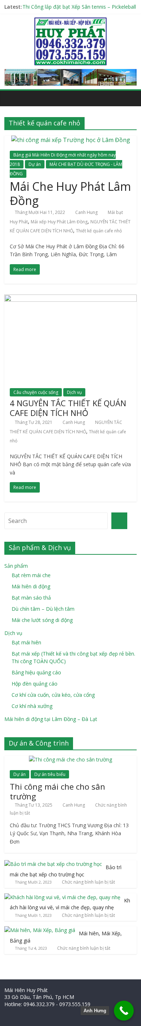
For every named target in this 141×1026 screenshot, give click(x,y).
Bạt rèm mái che (31, 575)
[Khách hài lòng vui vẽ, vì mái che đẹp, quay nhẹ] (62, 897)
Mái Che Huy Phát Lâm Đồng (70, 193)
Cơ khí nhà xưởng (32, 706)
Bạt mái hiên (26, 642)
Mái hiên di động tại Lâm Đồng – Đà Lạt (50, 719)
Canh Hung (86, 212)
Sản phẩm (16, 565)
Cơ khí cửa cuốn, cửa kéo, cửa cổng (53, 694)
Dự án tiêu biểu (49, 774)
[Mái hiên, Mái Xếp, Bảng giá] (39, 930)
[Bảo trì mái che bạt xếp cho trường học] (53, 863)
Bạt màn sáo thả (31, 597)
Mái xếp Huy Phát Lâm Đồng (59, 222)
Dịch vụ (74, 392)
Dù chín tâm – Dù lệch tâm (43, 608)
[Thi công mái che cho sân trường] (70, 759)
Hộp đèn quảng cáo (34, 683)
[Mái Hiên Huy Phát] (70, 22)
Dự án (35, 164)
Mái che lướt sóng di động (42, 620)
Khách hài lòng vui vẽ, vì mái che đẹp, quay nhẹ (70, 904)
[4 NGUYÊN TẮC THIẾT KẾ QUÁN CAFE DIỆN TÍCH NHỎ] (70, 299)
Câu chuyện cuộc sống (35, 392)
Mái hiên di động (31, 586)
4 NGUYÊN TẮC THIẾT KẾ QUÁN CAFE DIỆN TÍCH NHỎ (68, 408)
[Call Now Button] (124, 1011)
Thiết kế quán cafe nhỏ (99, 231)
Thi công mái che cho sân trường (57, 791)
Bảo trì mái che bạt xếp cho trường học (65, 871)
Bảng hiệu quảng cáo (36, 672)
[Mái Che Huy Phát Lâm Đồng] (70, 140)
